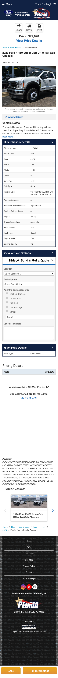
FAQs (29, 547)
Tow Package (16, 307)
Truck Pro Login (29, 578)
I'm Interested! (40, 671)
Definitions (29, 553)
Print (39, 30)
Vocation (8, 268)
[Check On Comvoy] (34, 586)
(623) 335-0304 (29, 397)
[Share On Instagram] (23, 586)
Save (29, 30)
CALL (10, 671)
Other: (13, 311)
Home (29, 541)
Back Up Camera (18, 293)
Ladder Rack (16, 298)
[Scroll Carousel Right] (52, 510)
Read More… (8, 136)
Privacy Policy (29, 566)
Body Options (10, 279)
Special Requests (12, 323)
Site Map (29, 559)
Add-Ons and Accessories (16, 289)
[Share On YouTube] (29, 586)
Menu (9, 4)
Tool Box (14, 302)
